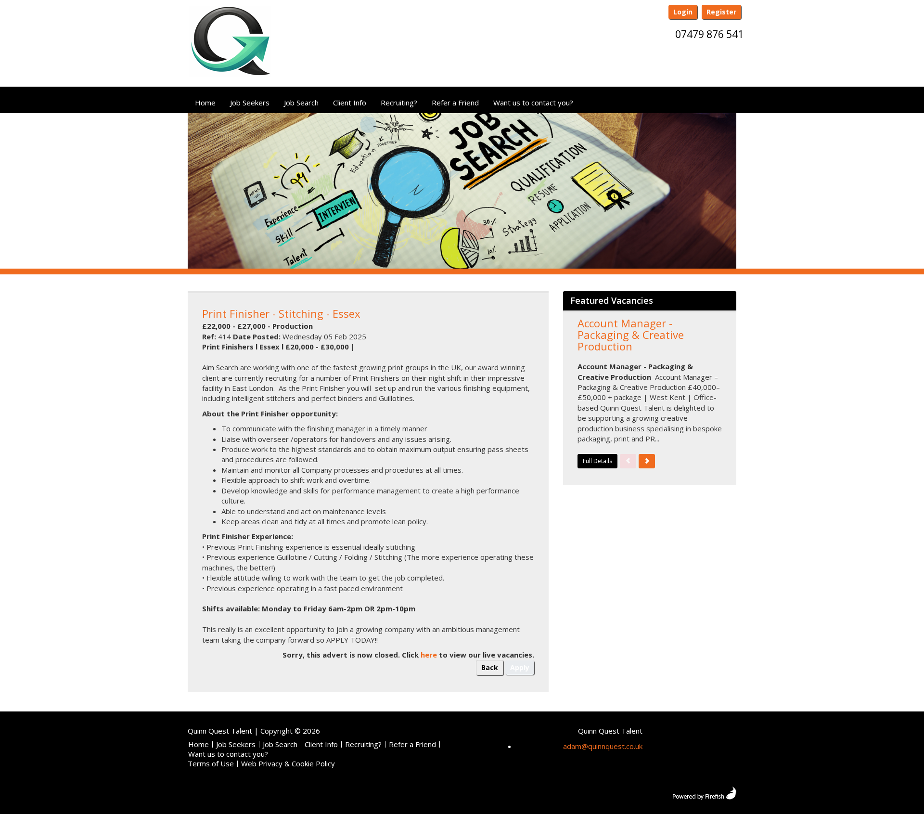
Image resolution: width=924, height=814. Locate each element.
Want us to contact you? (533, 102)
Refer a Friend (455, 102)
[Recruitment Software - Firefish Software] (704, 792)
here (429, 654)
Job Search (301, 102)
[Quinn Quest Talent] (229, 45)
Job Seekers (250, 102)
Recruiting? (399, 102)
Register (721, 11)
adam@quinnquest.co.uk (602, 746)
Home (205, 102)
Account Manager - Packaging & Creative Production (631, 334)
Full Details (597, 461)
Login (683, 11)
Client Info (349, 102)
